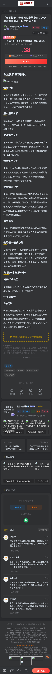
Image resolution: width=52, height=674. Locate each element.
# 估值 (20, 370)
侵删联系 (31, 624)
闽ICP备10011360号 (37, 628)
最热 (12, 529)
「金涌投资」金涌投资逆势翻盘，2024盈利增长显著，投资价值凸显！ (24, 19)
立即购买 (26, 61)
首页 (5, 11)
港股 (11, 11)
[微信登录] (26, 520)
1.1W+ (27, 411)
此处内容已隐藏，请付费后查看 (27, 336)
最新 (6, 529)
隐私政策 (21, 624)
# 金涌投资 (10, 375)
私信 (45, 27)
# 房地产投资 (32, 370)
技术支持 (41, 624)
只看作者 (43, 529)
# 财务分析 (10, 370)
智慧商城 (25, 628)
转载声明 (25, 637)
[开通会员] (48, 656)
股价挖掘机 (15, 26)
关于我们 (10, 624)
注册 (36, 507)
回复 (17, 550)
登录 (19, 507)
